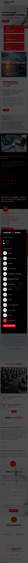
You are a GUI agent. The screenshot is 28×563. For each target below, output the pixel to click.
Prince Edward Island (11, 305)
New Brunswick (10, 269)
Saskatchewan (10, 310)
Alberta (8, 253)
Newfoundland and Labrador (13, 274)
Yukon (8, 315)
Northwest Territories (12, 279)
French (7, 243)
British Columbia (10, 258)
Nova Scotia (9, 284)
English (7, 241)
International (11, 320)
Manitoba (9, 264)
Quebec (8, 300)
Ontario (8, 295)
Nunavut (8, 289)
